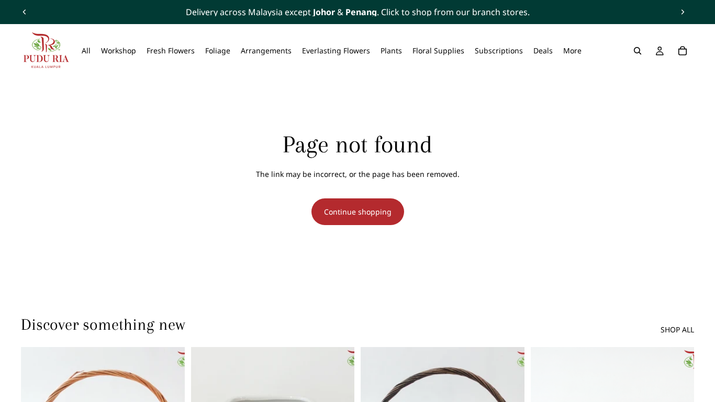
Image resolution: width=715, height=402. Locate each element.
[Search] (637, 50)
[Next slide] (682, 12)
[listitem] (572, 51)
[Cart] (682, 50)
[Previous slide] (24, 12)
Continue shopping (358, 212)
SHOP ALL (677, 329)
